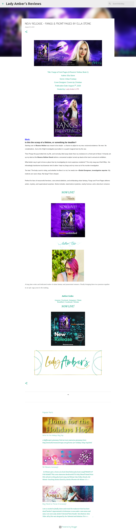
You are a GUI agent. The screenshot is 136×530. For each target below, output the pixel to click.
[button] (26, 31)
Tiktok (79, 300)
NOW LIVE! (68, 192)
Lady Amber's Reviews (23, 4)
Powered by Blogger (69, 527)
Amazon (57, 300)
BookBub (60, 302)
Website (76, 302)
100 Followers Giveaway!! (50, 467)
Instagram (72, 300)
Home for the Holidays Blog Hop (52, 435)
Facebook (65, 300)
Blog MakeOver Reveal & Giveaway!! (54, 504)
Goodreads (68, 302)
